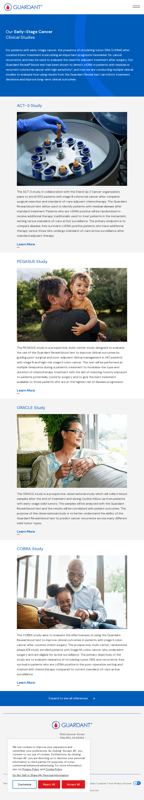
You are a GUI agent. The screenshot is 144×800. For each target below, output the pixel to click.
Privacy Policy (30, 769)
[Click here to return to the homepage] (72, 724)
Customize (24, 784)
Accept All (73, 784)
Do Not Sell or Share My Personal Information (41, 775)
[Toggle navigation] (136, 6)
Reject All (49, 784)
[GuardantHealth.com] (23, 5)
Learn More (26, 244)
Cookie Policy (54, 769)
